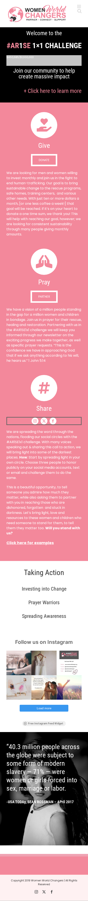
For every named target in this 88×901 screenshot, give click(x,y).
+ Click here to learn (53, 91)
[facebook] (53, 421)
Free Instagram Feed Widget (45, 723)
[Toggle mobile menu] (79, 6)
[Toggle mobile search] (79, 11)
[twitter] (44, 421)
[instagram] (35, 421)
